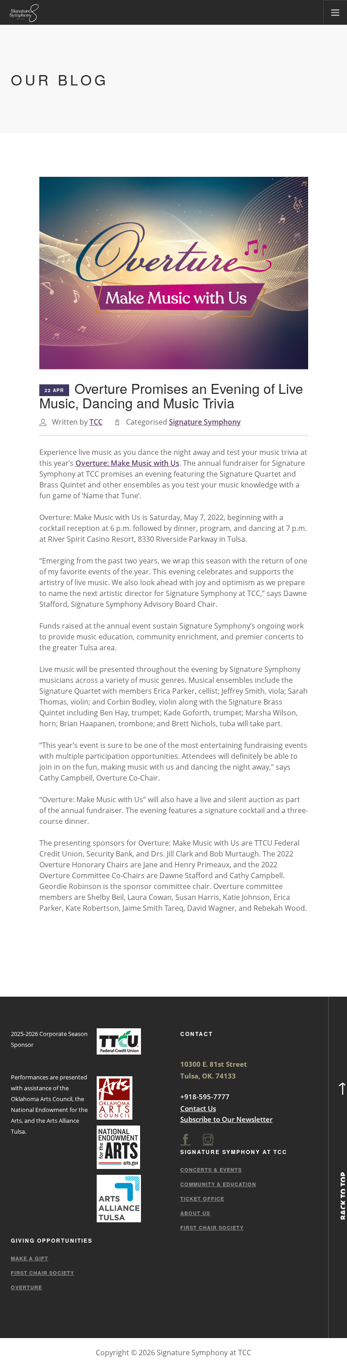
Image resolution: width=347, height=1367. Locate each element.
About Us (195, 1213)
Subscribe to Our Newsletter (226, 1119)
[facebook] (185, 1139)
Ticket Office (202, 1198)
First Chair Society (212, 1227)
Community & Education (218, 1184)
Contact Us (198, 1108)
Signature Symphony (205, 422)
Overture (26, 1287)
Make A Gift (29, 1258)
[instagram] (208, 1139)
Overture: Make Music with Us (127, 463)
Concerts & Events (211, 1169)
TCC (96, 422)
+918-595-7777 (205, 1096)
